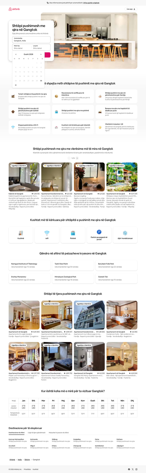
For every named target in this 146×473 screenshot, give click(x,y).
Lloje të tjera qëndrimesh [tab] (36, 433)
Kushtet (35, 469)
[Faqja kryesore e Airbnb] (14, 9)
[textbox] (22, 48)
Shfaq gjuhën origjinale (91, 3)
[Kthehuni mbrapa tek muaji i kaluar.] (16, 54)
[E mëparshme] (69, 158)
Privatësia (27, 469)
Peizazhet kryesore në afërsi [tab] (59, 433)
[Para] (77, 158)
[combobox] (31, 40)
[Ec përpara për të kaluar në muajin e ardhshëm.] (40, 54)
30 (41, 81)
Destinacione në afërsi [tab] (16, 433)
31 (16, 85)
